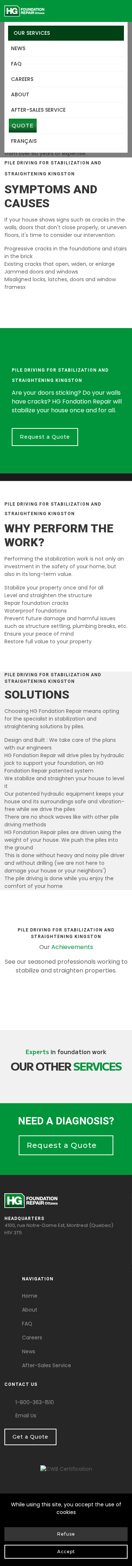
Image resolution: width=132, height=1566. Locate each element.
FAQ (16, 63)
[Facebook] (6, 1245)
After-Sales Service (46, 1365)
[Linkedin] (6, 1260)
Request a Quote (45, 437)
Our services (32, 33)
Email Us (25, 1415)
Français (24, 141)
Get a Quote (30, 1436)
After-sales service (38, 110)
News (18, 48)
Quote (23, 125)
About (20, 94)
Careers (22, 79)
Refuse (66, 1534)
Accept (66, 1551)
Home (29, 1295)
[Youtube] (6, 1253)
